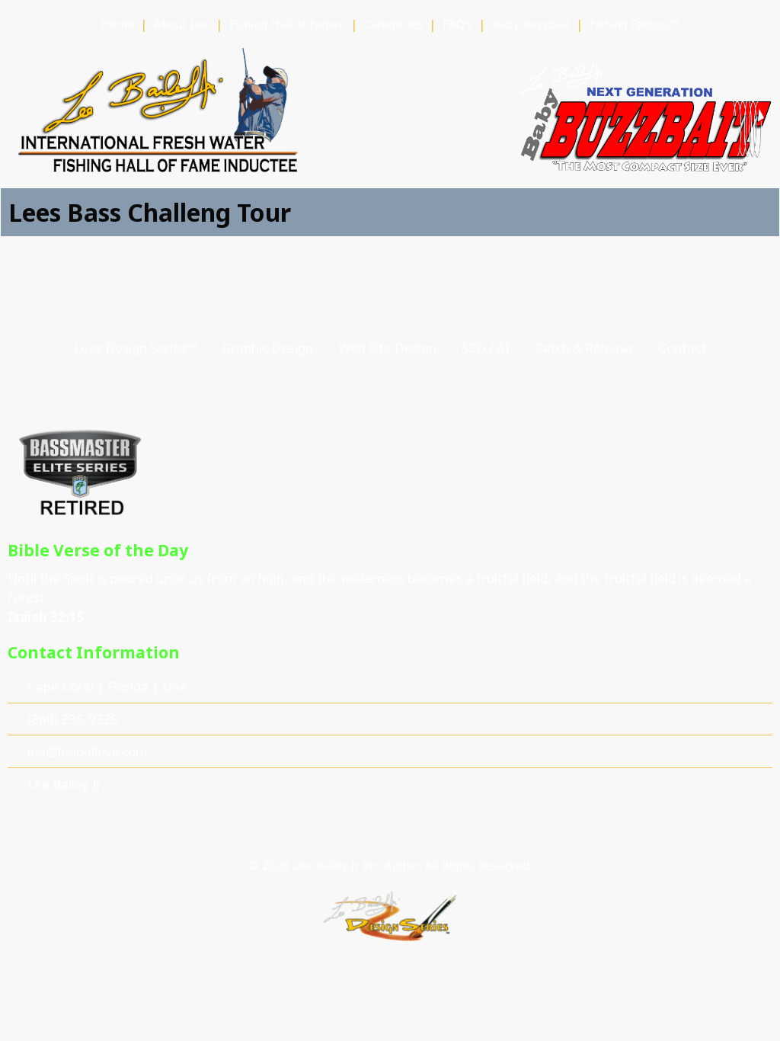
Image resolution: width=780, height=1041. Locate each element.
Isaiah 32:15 (46, 617)
